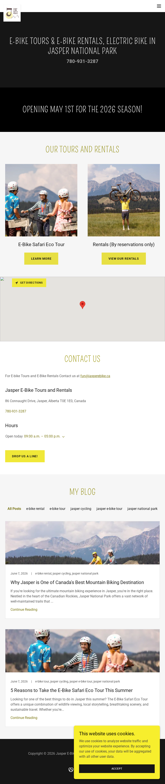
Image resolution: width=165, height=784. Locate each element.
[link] (12, 6)
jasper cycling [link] (80, 509)
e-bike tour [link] (57, 509)
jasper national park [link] (142, 509)
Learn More (41, 258)
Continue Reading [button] (24, 610)
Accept (117, 768)
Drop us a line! (25, 456)
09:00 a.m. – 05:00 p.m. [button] (42, 436)
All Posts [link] (14, 509)
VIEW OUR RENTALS (123, 258)
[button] (159, 6)
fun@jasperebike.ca (95, 376)
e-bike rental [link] (35, 509)
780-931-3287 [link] (82, 61)
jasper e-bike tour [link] (109, 509)
